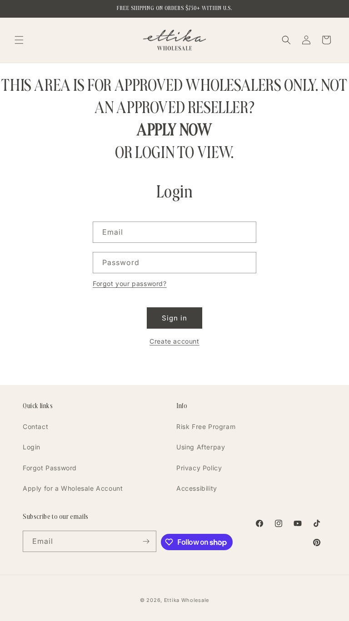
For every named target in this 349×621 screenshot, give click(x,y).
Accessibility (196, 488)
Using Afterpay (200, 447)
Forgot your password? (130, 283)
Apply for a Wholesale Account (73, 488)
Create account (174, 341)
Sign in (174, 318)
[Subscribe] (146, 541)
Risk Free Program (205, 426)
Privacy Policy (199, 468)
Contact (35, 426)
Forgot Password (50, 468)
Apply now (174, 129)
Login (31, 447)
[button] (19, 40)
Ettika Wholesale (186, 600)
